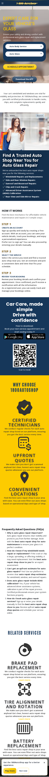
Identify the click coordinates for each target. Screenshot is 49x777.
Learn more (24, 680)
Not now (23, 771)
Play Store (10, 771)
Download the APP (24, 80)
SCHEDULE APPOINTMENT (20, 66)
